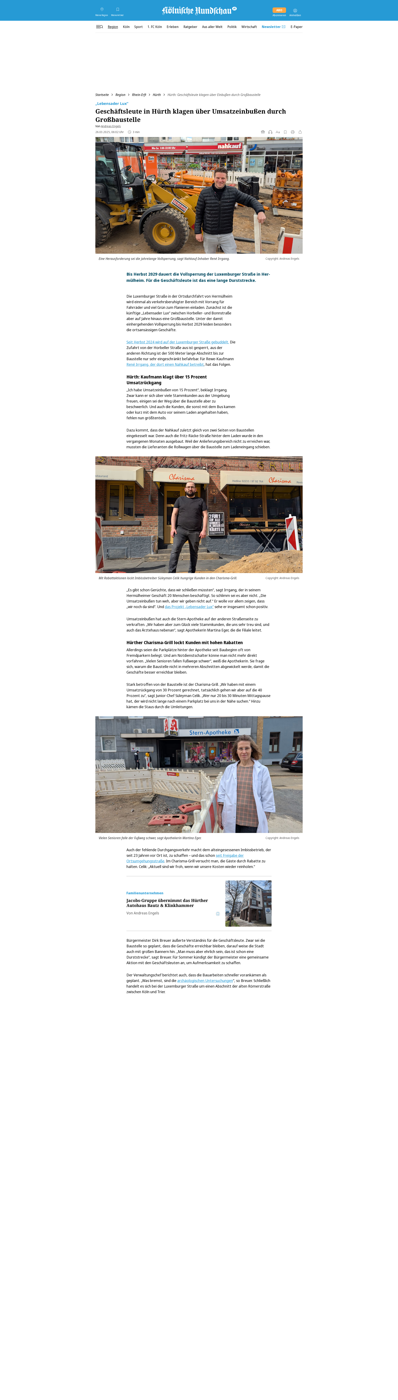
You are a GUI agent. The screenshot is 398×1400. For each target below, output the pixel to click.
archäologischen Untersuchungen (205, 980)
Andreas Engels (111, 126)
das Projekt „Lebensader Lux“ (189, 606)
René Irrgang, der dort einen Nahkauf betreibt (165, 364)
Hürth (157, 94)
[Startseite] (199, 10)
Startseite (102, 94)
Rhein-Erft (139, 94)
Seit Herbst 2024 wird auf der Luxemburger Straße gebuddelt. (177, 341)
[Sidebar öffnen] (99, 27)
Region (120, 94)
